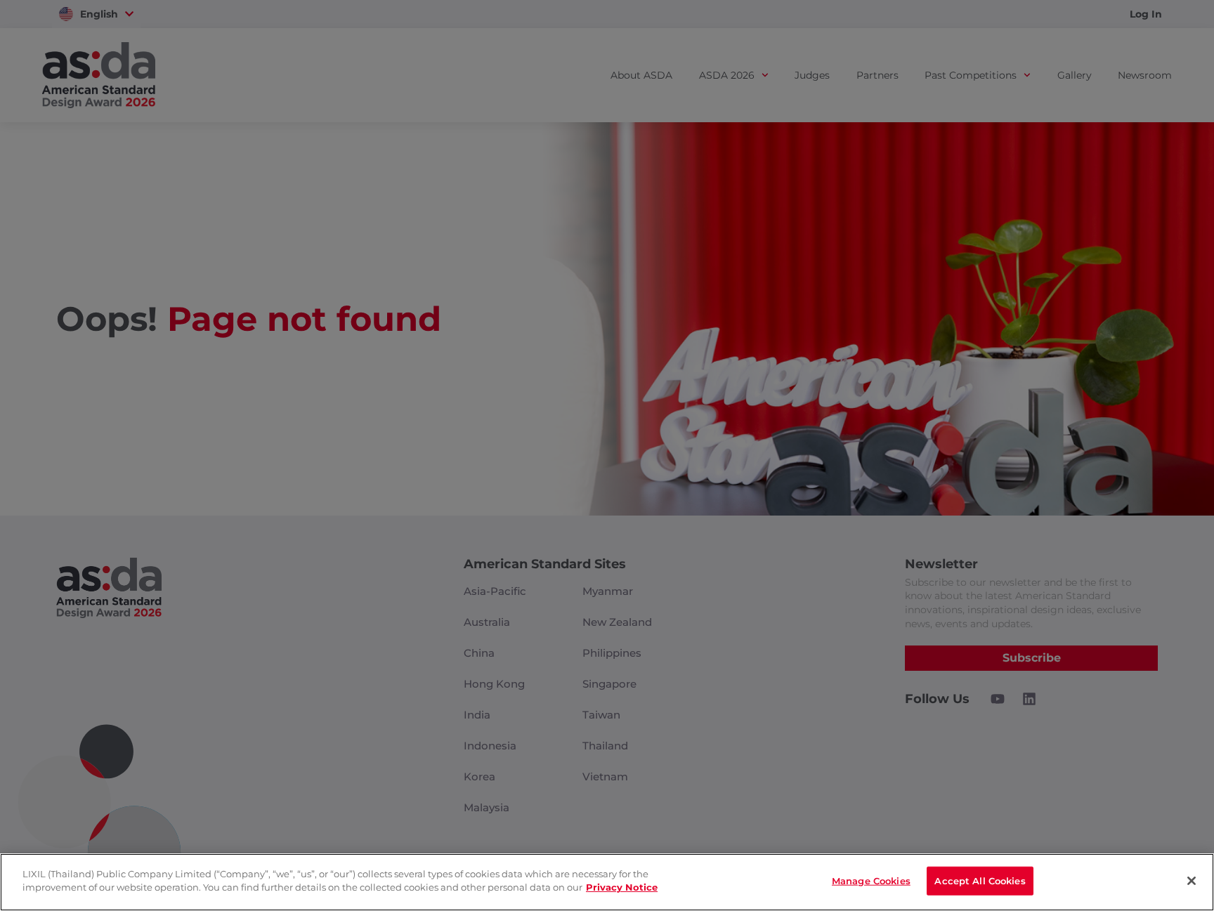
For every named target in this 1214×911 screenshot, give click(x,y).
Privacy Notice (622, 887)
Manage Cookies (871, 880)
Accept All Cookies (979, 880)
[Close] (1191, 880)
